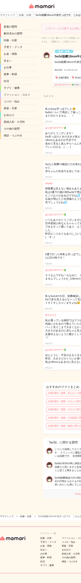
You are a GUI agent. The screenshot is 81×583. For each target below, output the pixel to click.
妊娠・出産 (10, 40)
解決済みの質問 (13, 33)
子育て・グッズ (13, 47)
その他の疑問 (12, 128)
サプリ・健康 (12, 87)
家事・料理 (10, 74)
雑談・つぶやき (13, 135)
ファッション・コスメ (17, 94)
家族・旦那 (10, 108)
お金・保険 (10, 53)
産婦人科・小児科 (14, 121)
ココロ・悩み (12, 101)
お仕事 (8, 67)
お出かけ (9, 115)
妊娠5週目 (64, 77)
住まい (8, 60)
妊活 (6, 81)
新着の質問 (10, 26)
